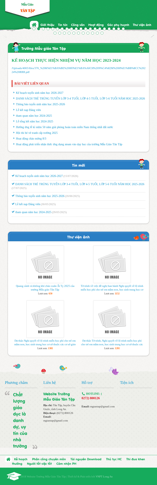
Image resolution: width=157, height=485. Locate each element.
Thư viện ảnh (78, 236)
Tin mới (78, 165)
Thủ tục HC (114, 459)
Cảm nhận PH (66, 463)
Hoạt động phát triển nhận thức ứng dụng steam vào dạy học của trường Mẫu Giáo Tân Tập (69, 144)
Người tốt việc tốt (39, 463)
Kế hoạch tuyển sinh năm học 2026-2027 (39, 92)
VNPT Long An (104, 476)
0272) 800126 (91, 398)
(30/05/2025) (48, 201)
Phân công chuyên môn (49, 459)
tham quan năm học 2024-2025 (34, 115)
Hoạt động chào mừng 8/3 (31, 138)
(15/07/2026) (70, 173)
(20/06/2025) (72, 194)
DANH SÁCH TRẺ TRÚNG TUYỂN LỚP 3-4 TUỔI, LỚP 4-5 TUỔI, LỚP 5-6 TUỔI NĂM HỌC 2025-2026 (80, 98)
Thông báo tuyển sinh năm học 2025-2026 (40, 104)
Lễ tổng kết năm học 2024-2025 (34, 121)
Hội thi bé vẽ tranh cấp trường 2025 (37, 132)
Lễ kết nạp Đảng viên (28, 110)
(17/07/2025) (19, 185)
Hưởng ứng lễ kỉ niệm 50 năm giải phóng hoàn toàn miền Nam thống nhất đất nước (64, 127)
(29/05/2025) (59, 210)
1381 (50, 348)
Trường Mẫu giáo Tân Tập (43, 48)
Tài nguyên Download (86, 459)
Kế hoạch (20, 459)
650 (50, 293)
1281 (117, 348)
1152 (117, 293)
